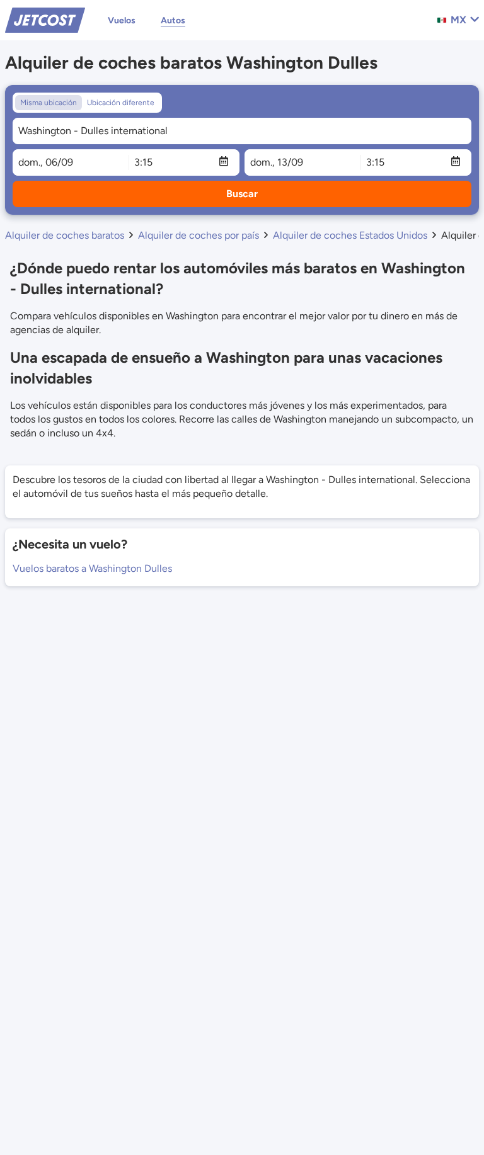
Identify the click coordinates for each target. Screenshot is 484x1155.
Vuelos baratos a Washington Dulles (92, 568)
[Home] (45, 19)
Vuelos (121, 20)
